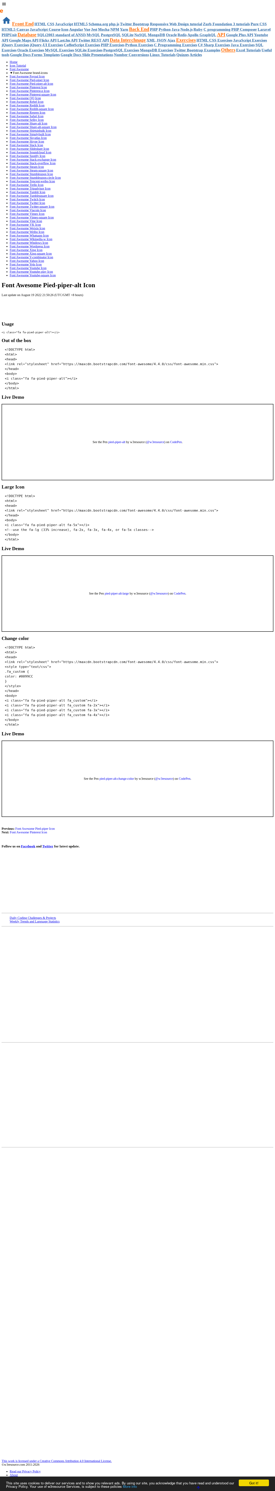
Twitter (47, 846)
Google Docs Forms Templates (35, 55)
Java (176, 29)
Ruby (198, 29)
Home (14, 62)
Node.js (186, 29)
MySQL (93, 35)
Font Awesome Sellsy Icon (27, 120)
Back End (139, 29)
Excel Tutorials (248, 50)
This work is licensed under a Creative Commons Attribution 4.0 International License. (57, 1461)
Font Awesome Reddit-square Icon (32, 109)
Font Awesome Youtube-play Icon (31, 271)
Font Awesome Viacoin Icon (28, 210)
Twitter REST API (93, 40)
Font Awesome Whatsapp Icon (29, 235)
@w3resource (155, 442)
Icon (64, 29)
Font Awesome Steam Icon (27, 167)
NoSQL (140, 35)
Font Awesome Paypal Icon (27, 76)
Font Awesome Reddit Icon (27, 105)
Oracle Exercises (30, 50)
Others (228, 49)
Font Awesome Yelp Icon (26, 264)
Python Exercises (139, 45)
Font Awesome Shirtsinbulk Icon (30, 130)
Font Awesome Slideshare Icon (29, 148)
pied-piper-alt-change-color (116, 778)
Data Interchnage (128, 40)
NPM (114, 29)
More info (130, 1486)
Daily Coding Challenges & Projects (33, 918)
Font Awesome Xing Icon (26, 250)
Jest (94, 29)
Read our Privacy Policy (25, 1471)
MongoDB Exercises (156, 50)
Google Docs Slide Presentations (87, 55)
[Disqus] (137, 1094)
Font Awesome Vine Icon (26, 221)
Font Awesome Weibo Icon (27, 232)
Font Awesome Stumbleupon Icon (31, 174)
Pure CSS (259, 24)
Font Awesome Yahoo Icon (27, 261)
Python (165, 29)
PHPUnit (9, 35)
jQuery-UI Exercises (46, 45)
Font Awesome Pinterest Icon (28, 87)
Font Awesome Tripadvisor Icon (30, 188)
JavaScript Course (45, 29)
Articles (196, 55)
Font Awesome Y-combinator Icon (31, 257)
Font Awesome (19, 69)
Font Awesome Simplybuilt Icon (30, 134)
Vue (87, 29)
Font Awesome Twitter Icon (27, 203)
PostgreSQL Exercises (121, 50)
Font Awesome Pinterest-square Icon (33, 94)
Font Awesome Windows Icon (29, 242)
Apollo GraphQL (201, 35)
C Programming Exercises (175, 45)
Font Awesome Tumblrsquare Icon (32, 195)
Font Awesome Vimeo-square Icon (32, 217)
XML (151, 40)
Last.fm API (67, 40)
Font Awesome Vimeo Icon (27, 214)
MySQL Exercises (59, 50)
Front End (23, 23)
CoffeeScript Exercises (82, 45)
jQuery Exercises (15, 45)
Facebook (28, 846)
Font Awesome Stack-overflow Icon (33, 163)
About (14, 1475)
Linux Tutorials (163, 55)
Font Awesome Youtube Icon (28, 268)
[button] (137, 4)
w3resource (9, 9)
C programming (217, 29)
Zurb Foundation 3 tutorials (226, 24)
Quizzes (182, 55)
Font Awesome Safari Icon (26, 116)
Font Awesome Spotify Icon (27, 156)
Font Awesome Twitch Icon (27, 199)
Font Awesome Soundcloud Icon (30, 152)
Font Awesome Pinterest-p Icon (30, 91)
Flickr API (48, 40)
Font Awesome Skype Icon (27, 141)
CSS (50, 24)
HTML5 (81, 24)
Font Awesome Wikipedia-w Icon (31, 239)
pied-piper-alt (116, 442)
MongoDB (156, 35)
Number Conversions (131, 55)
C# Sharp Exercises (214, 45)
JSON (161, 40)
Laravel (264, 29)
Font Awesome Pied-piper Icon (29, 80)
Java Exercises (243, 45)
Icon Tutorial (18, 65)
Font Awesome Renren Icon (27, 112)
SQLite (127, 35)
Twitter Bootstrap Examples (197, 50)
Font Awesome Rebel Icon (26, 101)
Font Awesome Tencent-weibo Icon (32, 181)
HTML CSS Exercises (214, 40)
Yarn (124, 29)
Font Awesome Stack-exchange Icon (33, 159)
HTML (40, 24)
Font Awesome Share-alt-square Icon (33, 127)
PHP (154, 29)
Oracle (171, 35)
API (221, 34)
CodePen (176, 442)
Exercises (186, 40)
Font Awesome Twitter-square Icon (32, 206)
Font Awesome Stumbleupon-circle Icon (35, 177)
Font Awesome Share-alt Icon (28, 123)
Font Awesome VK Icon (25, 224)
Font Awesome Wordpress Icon (30, 246)
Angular (76, 29)
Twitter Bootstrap (134, 24)
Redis (182, 35)
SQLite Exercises (88, 50)
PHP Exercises (112, 45)
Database (27, 34)
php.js (114, 24)
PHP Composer (244, 29)
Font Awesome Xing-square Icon (31, 253)
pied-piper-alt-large (117, 593)
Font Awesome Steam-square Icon (31, 170)
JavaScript (64, 24)
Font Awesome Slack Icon (26, 145)
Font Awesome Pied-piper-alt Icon (31, 83)
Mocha (104, 29)
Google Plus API (239, 35)
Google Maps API (23, 40)
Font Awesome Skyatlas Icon (28, 138)
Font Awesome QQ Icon (25, 98)
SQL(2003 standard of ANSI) (61, 35)
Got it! (253, 1482)
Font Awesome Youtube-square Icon (33, 275)
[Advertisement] (49, 305)
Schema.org (98, 24)
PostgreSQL (111, 35)
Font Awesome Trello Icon (26, 185)
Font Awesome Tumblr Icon (27, 192)
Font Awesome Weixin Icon (27, 228)
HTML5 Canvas (15, 29)
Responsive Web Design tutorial (176, 24)
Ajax (171, 40)
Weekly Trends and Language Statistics (35, 921)
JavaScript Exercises (250, 40)
